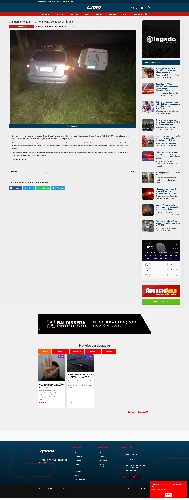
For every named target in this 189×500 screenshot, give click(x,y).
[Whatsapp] (139, 477)
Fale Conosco (103, 460)
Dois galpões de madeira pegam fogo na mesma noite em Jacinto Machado (167, 207)
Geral (87, 14)
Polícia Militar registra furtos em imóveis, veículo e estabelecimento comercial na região (168, 155)
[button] (149, 7)
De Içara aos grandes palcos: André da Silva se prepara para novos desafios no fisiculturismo (168, 105)
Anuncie (101, 457)
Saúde (125, 14)
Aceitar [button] (168, 494)
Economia (60, 14)
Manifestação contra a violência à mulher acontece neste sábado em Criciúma (51, 385)
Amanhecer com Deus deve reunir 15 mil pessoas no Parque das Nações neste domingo (80, 376)
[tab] (44, 351)
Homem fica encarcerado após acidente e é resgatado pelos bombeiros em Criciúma (168, 138)
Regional (112, 14)
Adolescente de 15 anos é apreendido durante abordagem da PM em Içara (166, 191)
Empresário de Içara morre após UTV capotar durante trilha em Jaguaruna (166, 70)
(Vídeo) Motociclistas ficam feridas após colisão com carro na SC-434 (168, 223)
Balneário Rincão (140, 14)
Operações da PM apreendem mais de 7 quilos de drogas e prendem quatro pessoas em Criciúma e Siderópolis (167, 87)
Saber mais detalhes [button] (158, 489)
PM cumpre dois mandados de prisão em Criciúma (168, 174)
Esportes (74, 14)
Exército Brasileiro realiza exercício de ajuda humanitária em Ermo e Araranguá (168, 122)
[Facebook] (133, 8)
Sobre (100, 453)
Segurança (46, 14)
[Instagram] (137, 8)
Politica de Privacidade (102, 465)
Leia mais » (42, 402)
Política (99, 14)
